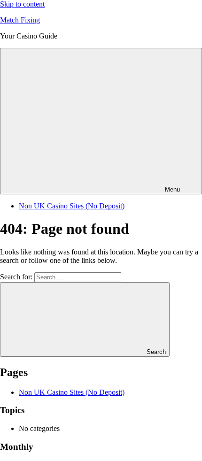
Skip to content (22, 4)
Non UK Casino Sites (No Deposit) (71, 206)
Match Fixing (20, 20)
